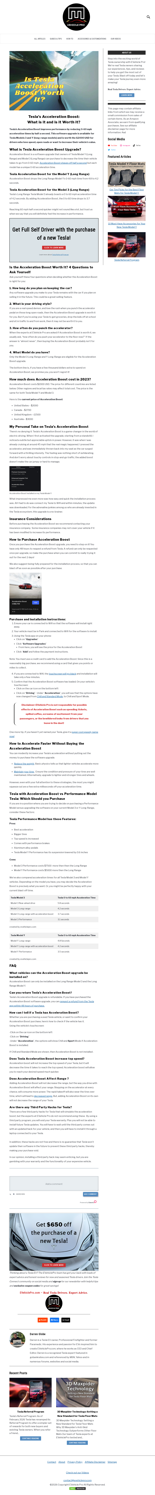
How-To (69, 39)
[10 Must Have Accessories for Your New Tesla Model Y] (127, 209)
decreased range (43, 1096)
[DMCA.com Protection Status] (77, 1490)
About (61, 1462)
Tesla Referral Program (60, 255)
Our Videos (116, 39)
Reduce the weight (24, 763)
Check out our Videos (77, 1472)
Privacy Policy (75, 1462)
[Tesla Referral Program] (127, 245)
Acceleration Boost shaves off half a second (63, 163)
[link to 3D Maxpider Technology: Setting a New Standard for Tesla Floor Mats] (77, 1392)
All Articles (39, 39)
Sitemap (112, 1462)
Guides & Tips (56, 39)
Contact (51, 1462)
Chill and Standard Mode (50, 696)
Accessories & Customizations (92, 39)
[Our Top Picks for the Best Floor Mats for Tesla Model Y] (127, 175)
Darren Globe (38, 1334)
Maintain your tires (24, 771)
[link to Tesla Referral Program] (30, 1392)
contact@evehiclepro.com (77, 1480)
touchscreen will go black (62, 673)
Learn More (126, 95)
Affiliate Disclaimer (95, 1462)
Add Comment (90, 1194)
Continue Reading (30, 1438)
